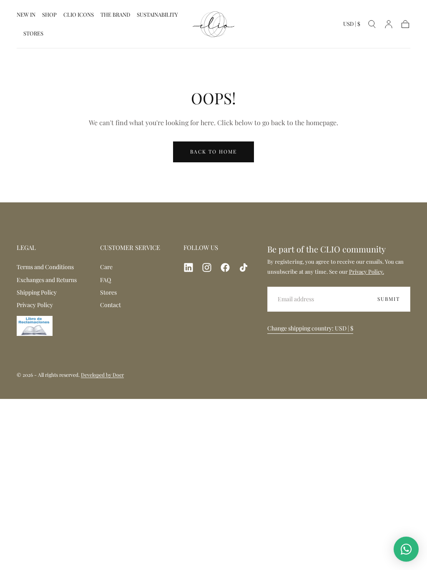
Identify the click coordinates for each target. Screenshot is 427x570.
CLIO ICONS (78, 15)
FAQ (105, 280)
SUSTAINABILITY (157, 15)
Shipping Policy (37, 292)
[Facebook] (225, 267)
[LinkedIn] (188, 267)
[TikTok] (243, 267)
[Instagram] (207, 267)
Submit (388, 298)
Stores (108, 292)
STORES (33, 33)
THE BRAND (115, 15)
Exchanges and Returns (47, 280)
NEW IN (26, 15)
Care (106, 267)
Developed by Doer (102, 374)
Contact (110, 305)
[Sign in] (389, 24)
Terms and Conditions (45, 267)
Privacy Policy (35, 305)
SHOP (49, 15)
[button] (351, 25)
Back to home (213, 151)
